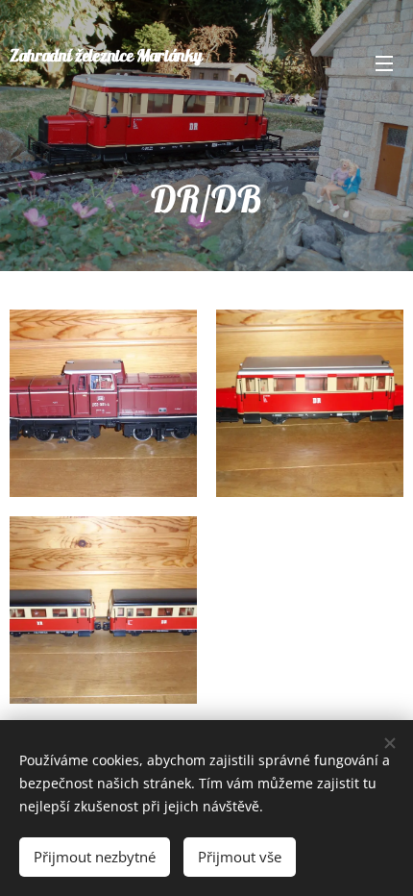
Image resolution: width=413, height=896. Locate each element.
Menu (384, 62)
